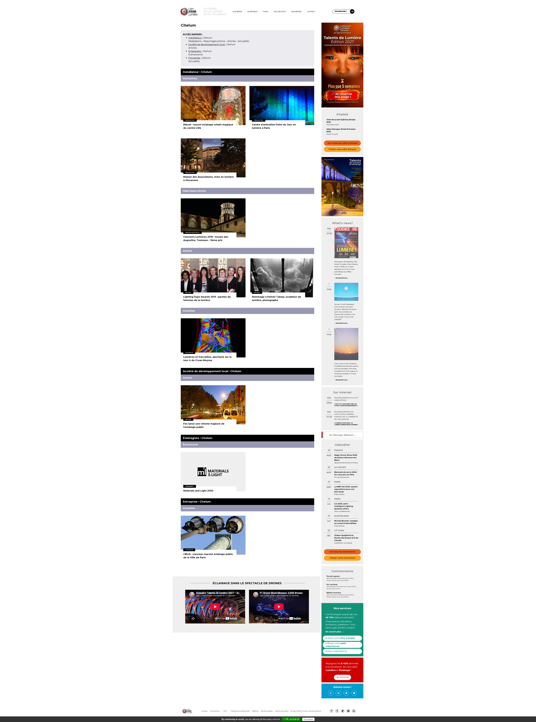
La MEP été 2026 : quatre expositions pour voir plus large (346, 489)
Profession (253, 11)
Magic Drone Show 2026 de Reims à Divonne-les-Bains (345, 457)
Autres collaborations (336, 651)
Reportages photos (214, 41)
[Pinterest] (331, 711)
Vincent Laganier (333, 576)
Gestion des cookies (281, 711)
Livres (265, 11)
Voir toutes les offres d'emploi (342, 143)
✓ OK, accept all (291, 719)
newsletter (296, 11)
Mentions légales (267, 711)
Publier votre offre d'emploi (342, 149)
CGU (225, 711)
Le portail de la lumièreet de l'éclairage (215, 11)
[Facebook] (330, 693)
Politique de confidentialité (240, 711)
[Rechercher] (352, 11)
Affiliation (255, 711)
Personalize (308, 719)
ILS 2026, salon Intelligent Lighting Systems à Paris (343, 506)
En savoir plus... (342, 278)
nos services (280, 11)
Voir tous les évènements (342, 551)
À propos (204, 711)
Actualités (237, 11)
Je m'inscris (342, 677)
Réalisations (194, 41)
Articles (231, 41)
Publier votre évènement (342, 558)
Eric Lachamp (331, 584)
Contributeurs (215, 711)
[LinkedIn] (338, 693)
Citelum (200, 37)
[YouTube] (354, 693)
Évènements (195, 54)
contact (311, 11)
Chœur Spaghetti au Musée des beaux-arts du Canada (346, 537)
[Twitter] (346, 693)
